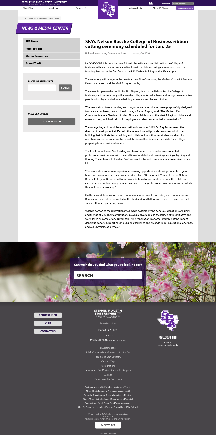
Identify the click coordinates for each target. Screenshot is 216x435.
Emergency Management (118, 391)
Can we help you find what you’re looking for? (108, 265)
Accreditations (108, 365)
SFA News (32, 41)
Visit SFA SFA (108, 416)
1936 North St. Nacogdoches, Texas (108, 340)
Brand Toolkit (35, 63)
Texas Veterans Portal (94, 403)
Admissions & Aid (185, 8)
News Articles (54, 18)
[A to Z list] (151, 3)
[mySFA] (144, 3)
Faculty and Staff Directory (108, 356)
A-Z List (108, 374)
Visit (48, 323)
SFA (25, 18)
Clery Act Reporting (86, 407)
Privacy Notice (120, 407)
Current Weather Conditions (108, 379)
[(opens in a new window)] (161, 337)
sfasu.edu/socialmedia (168, 345)
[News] (133, 3)
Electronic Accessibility (94, 387)
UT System (127, 395)
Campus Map (107, 361)
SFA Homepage (108, 347)
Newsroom (43, 18)
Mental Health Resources (96, 391)
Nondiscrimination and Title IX (117, 387)
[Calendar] (137, 3)
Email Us (108, 335)
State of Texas (88, 399)
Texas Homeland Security (121, 399)
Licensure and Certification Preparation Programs (108, 370)
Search (65, 87)
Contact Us (48, 331)
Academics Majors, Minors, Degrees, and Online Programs (108, 419)
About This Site (108, 433)
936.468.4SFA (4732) (108, 330)
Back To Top (108, 425)
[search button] (138, 275)
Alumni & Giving (160, 8)
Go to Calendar (52, 121)
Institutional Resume (104, 407)
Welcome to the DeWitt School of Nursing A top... (108, 414)
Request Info (48, 315)
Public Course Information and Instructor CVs (108, 352)
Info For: (165, 3)
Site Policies (132, 407)
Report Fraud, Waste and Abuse (117, 403)
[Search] (156, 3)
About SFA (28, 8)
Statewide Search (103, 399)
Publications (34, 48)
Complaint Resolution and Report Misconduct (103, 395)
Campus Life (81, 8)
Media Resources (37, 56)
